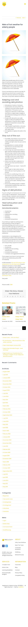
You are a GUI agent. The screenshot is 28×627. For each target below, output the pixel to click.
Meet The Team (19, 545)
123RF (11, 284)
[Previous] (3, 314)
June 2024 (5, 396)
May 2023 (5, 424)
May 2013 (5, 483)
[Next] (25, 314)
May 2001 (5, 486)
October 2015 (6, 468)
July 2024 (5, 393)
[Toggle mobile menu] (25, 4)
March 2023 (6, 430)
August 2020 (6, 455)
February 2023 (6, 433)
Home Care (5, 567)
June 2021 (5, 446)
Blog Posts (6, 496)
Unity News (6, 508)
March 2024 (6, 406)
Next (23, 17)
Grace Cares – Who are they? (11, 337)
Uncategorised (7, 502)
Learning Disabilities (7, 570)
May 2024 (5, 399)
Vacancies (6, 511)
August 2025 (6, 371)
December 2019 (7, 458)
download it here (6, 275)
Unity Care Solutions (20, 542)
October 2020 (6, 452)
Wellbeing (17, 552)
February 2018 (6, 465)
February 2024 (6, 409)
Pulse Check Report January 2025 (12, 345)
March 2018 (6, 462)
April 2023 (5, 427)
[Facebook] (3, 546)
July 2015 (5, 474)
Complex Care (6, 564)
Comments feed (7, 526)
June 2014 (5, 480)
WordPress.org (7, 530)
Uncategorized (7, 505)
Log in (4, 520)
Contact (17, 570)
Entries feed (6, 523)
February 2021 (6, 449)
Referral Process (19, 555)
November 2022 (7, 443)
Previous (19, 17)
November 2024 (7, 384)
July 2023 (5, 418)
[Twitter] (6, 546)
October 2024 (6, 387)
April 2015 (5, 477)
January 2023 (6, 437)
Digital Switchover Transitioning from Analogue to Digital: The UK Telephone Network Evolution (13, 354)
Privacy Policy (18, 572)
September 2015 (7, 471)
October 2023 (6, 412)
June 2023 (5, 421)
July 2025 (5, 374)
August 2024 (6, 390)
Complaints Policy (20, 575)
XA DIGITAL (21, 587)
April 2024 (5, 402)
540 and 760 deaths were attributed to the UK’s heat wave (13, 263)
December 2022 (7, 440)
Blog (16, 567)
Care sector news (8, 499)
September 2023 (7, 415)
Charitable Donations (18, 548)
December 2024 (7, 381)
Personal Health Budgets (6, 573)
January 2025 (6, 378)
